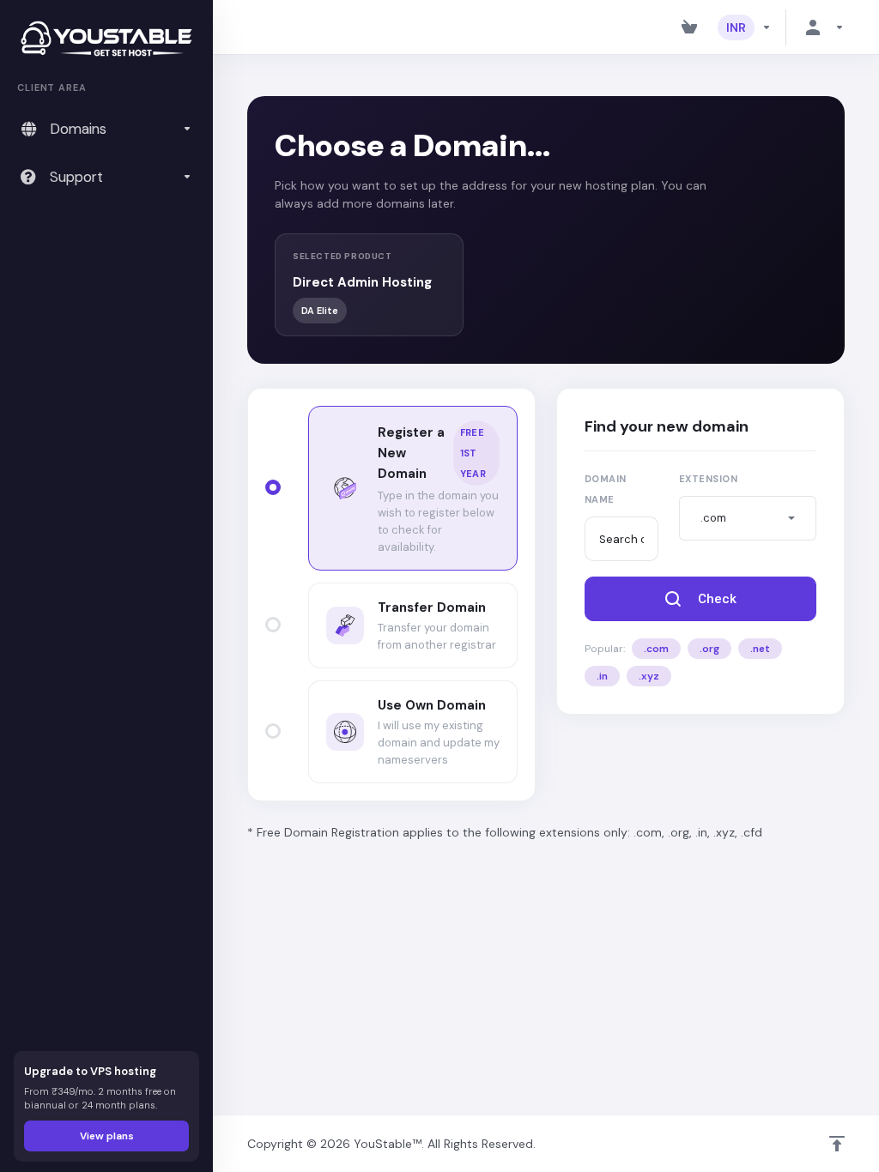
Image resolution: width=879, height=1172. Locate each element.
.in (602, 676)
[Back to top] (836, 1143)
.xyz (649, 676)
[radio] (273, 487)
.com (656, 648)
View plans (107, 1136)
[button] (747, 518)
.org (709, 648)
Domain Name (606, 489)
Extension (708, 479)
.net (760, 648)
